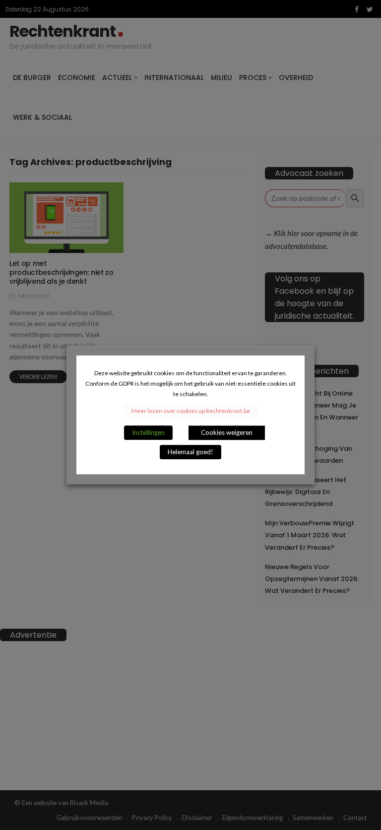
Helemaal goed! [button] (190, 452)
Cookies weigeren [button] (227, 433)
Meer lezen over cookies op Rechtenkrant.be (190, 411)
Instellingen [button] (148, 433)
